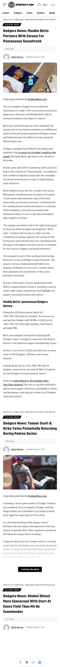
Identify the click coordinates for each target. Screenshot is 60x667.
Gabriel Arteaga (17, 57)
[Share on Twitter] (27, 662)
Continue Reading (30, 569)
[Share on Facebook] (20, 662)
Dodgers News (12, 25)
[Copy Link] (33, 662)
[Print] (39, 662)
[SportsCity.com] (21, 5)
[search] (39, 4)
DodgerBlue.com (37, 99)
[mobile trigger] (5, 5)
